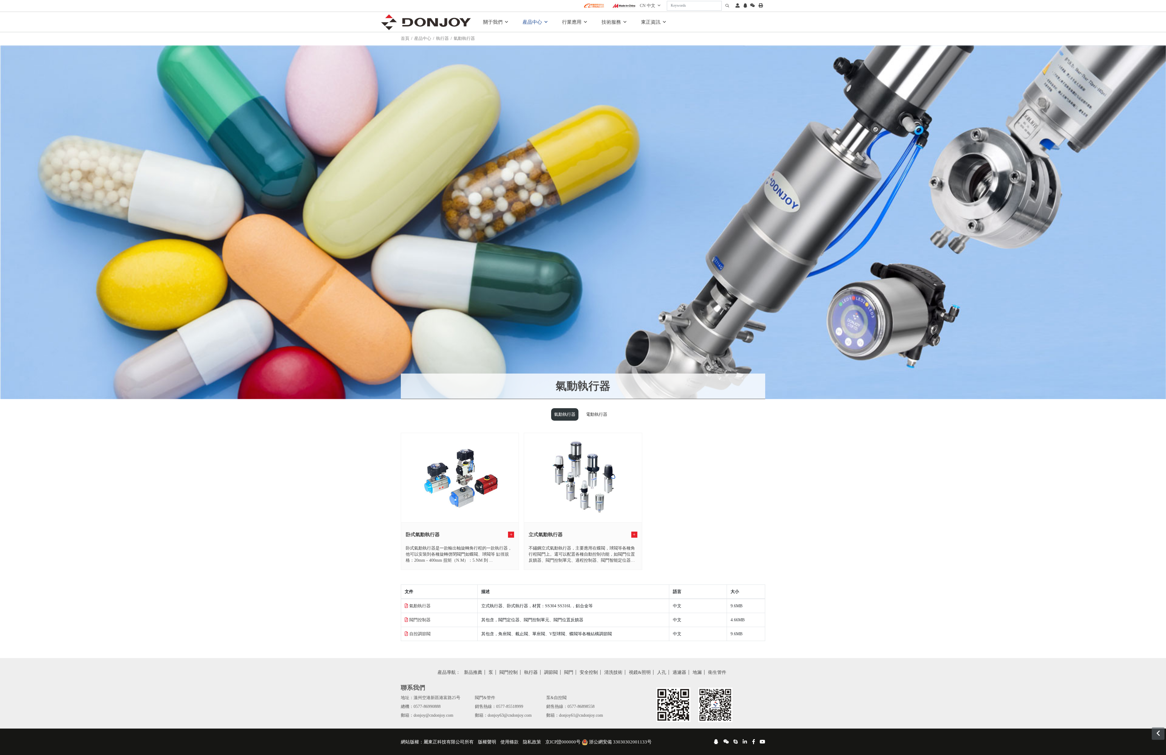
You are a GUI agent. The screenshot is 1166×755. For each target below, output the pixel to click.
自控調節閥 (420, 634)
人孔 (661, 672)
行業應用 (571, 22)
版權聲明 (487, 741)
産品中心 (532, 22)
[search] (727, 6)
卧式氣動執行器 (423, 534)
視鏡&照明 (640, 672)
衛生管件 (717, 672)
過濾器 (679, 672)
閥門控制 (508, 672)
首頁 (405, 38)
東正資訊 (650, 22)
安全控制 (589, 672)
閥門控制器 (420, 620)
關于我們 (493, 22)
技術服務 (611, 22)
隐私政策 (532, 741)
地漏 (697, 672)
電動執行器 (596, 414)
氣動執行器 (564, 414)
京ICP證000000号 (563, 741)
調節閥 (551, 672)
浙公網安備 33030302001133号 (620, 741)
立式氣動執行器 (546, 534)
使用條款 (509, 741)
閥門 (568, 672)
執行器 (442, 38)
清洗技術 (613, 672)
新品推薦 (473, 672)
